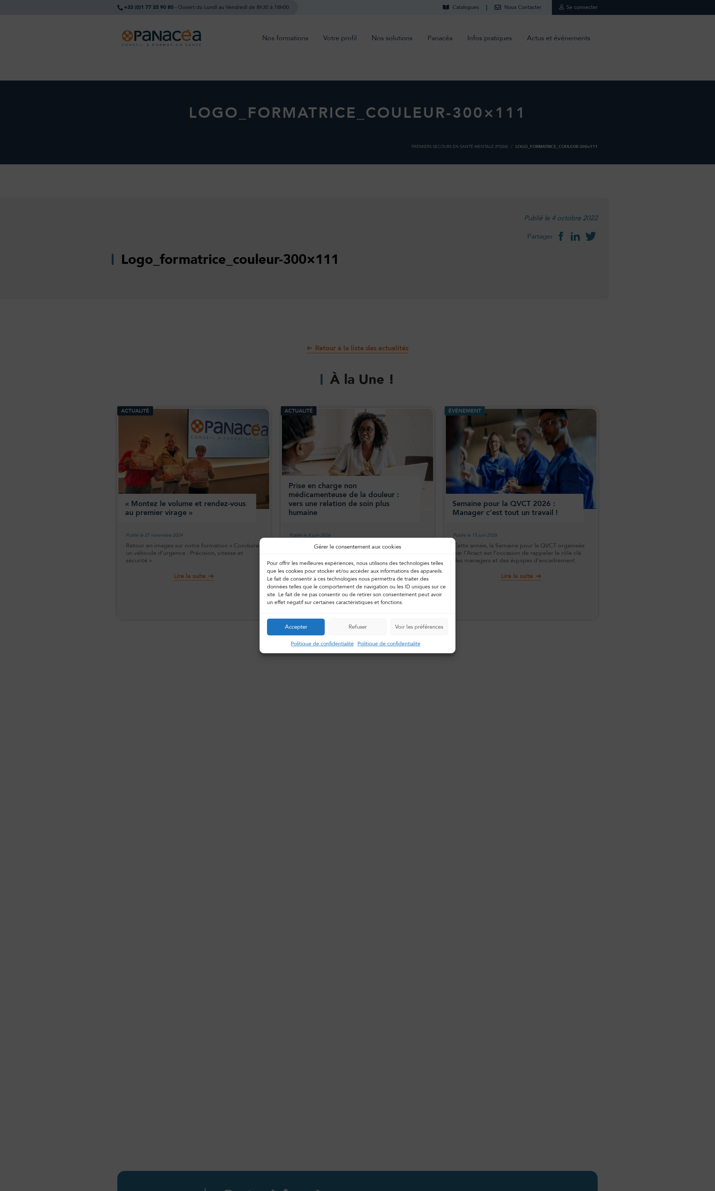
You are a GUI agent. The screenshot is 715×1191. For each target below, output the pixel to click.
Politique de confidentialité (322, 643)
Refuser (358, 627)
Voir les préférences (419, 627)
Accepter (296, 627)
